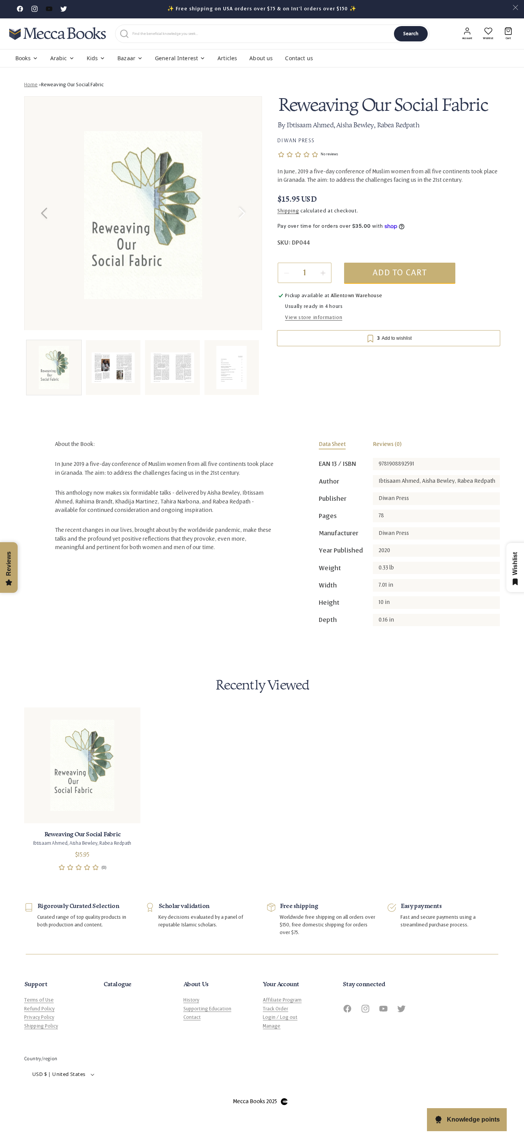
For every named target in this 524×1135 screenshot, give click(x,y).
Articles (227, 58)
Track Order (275, 1009)
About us (261, 58)
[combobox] (261, 34)
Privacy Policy (39, 1017)
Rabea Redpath (398, 126)
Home (31, 85)
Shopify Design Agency (284, 1101)
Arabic (58, 58)
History (191, 1000)
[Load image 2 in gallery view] (113, 367)
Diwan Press (296, 140)
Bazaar (126, 58)
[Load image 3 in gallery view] (172, 367)
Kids (92, 58)
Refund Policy (39, 1009)
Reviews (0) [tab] (387, 444)
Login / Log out (280, 1017)
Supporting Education (207, 1009)
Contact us (299, 58)
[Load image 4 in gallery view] (232, 367)
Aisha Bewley (355, 126)
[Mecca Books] (57, 33)
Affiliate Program (282, 1000)
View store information (313, 318)
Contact (192, 1017)
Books (23, 58)
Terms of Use (39, 1000)
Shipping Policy (41, 1026)
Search (411, 33)
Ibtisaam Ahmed (310, 126)
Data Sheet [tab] (332, 444)
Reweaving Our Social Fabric (72, 85)
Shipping (288, 211)
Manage (271, 1026)
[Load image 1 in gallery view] (54, 367)
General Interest (176, 58)
